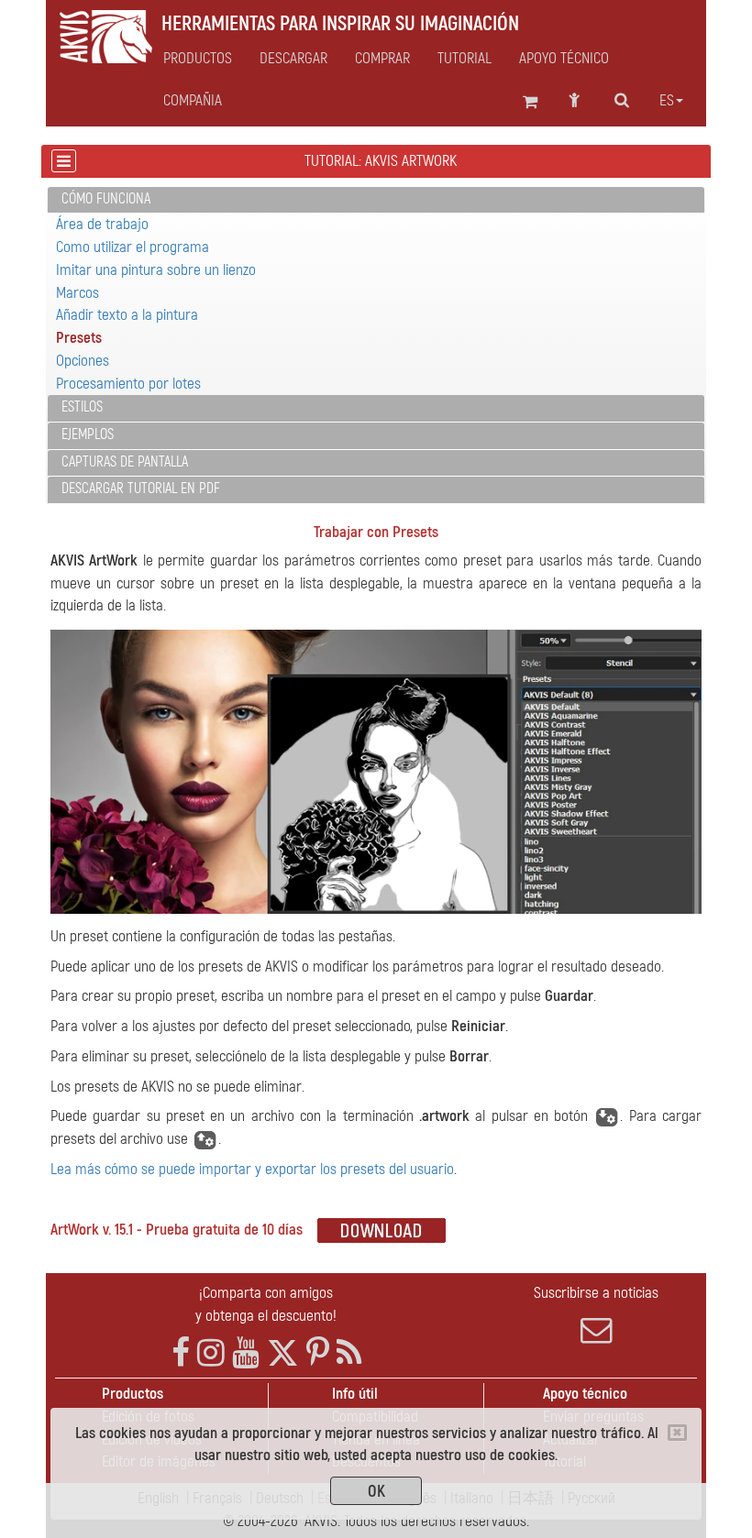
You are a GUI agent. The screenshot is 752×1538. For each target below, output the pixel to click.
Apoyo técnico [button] (564, 58)
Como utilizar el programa (132, 247)
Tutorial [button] (464, 58)
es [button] (666, 101)
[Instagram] (211, 1353)
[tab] (376, 200)
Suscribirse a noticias (596, 1292)
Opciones (82, 360)
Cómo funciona (105, 199)
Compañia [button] (192, 101)
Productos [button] (197, 58)
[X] (283, 1353)
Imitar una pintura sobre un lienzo (156, 270)
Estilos (82, 407)
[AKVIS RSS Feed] (349, 1353)
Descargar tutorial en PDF (140, 488)
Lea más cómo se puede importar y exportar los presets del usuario (252, 1169)
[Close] (677, 1433)
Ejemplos (87, 434)
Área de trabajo (102, 224)
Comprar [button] (382, 58)
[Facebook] (180, 1353)
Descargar (293, 58)
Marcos (77, 292)
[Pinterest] (317, 1353)
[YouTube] (246, 1353)
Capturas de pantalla (124, 462)
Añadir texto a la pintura (127, 314)
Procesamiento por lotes (128, 383)
